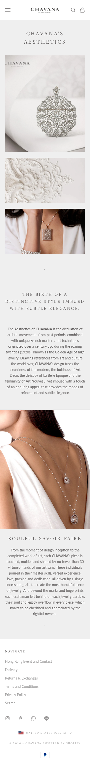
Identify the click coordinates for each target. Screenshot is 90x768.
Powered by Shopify (61, 743)
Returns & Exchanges (21, 678)
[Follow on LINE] (46, 718)
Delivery (11, 669)
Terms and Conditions (21, 686)
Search (10, 703)
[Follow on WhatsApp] (33, 718)
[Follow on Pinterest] (20, 718)
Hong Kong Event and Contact (28, 661)
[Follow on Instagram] (7, 718)
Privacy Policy (15, 695)
